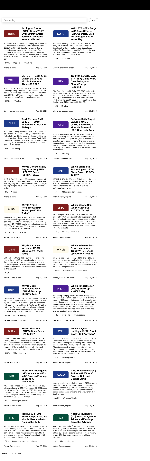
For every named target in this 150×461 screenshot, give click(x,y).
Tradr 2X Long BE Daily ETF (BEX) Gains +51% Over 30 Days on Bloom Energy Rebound (83, 81)
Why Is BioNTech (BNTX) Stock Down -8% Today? (33, 331)
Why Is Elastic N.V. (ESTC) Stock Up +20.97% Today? (81, 208)
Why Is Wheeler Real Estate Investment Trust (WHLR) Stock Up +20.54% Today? (82, 249)
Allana (6, 68)
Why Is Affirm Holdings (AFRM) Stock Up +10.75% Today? (32, 209)
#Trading (66, 58)
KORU (56, 58)
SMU (7, 149)
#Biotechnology (19, 315)
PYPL (56, 357)
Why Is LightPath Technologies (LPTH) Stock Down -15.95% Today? (83, 170)
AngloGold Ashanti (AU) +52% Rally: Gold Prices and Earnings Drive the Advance (83, 417)
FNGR (56, 315)
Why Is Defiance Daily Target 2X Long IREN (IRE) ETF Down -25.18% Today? (34, 170)
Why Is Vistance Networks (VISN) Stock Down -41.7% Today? (32, 249)
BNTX (7, 353)
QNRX (7, 315)
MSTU (7, 101)
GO (93, 20)
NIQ (6, 401)
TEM (7, 441)
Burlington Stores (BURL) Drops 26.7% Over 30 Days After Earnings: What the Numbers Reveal (33, 34)
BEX (56, 106)
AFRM (7, 232)
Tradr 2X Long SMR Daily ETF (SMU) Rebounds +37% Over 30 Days (34, 123)
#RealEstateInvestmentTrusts (75, 270)
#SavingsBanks (19, 232)
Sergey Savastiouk (61, 278)
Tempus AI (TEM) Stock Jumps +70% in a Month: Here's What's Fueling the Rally (34, 417)
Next (20, 453)
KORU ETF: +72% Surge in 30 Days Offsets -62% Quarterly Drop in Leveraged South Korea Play (84, 34)
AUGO (57, 398)
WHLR (57, 270)
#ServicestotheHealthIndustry (24, 441)
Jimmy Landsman (60, 68)
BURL (7, 63)
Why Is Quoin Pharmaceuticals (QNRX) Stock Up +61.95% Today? (31, 289)
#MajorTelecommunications (73, 315)
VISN (7, 273)
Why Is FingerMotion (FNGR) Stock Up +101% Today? (82, 288)
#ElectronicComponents (72, 192)
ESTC (56, 232)
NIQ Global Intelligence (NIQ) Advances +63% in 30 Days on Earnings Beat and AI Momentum (34, 376)
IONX (56, 153)
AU (55, 441)
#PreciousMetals (70, 398)
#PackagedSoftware (70, 232)
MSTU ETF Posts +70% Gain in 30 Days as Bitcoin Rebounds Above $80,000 (34, 80)
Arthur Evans (58, 197)
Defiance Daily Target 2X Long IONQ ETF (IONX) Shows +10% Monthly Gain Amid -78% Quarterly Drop (83, 124)
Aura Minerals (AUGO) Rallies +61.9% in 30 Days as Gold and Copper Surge (83, 374)
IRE (6, 192)
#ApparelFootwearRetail (23, 63)
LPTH (56, 192)
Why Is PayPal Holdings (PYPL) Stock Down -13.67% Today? (83, 331)
